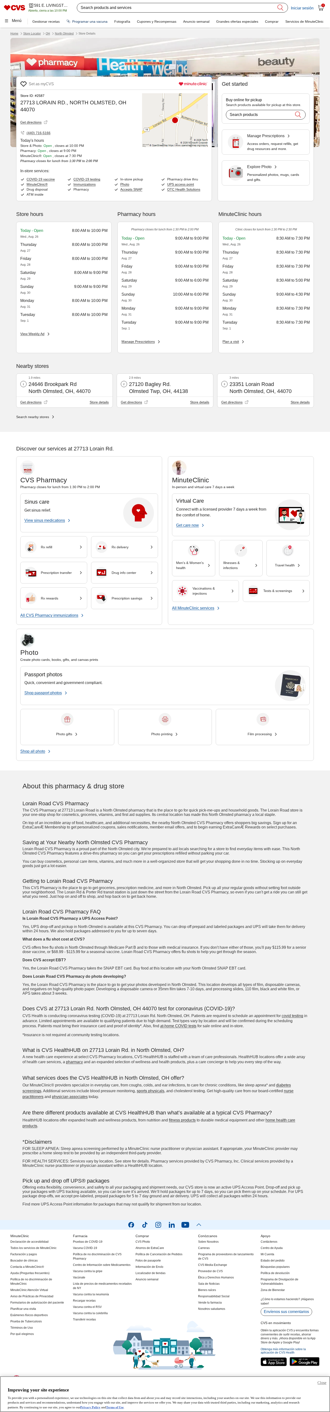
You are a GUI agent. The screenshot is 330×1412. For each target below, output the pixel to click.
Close (321, 1383)
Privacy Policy (90, 1407)
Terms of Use (115, 1407)
